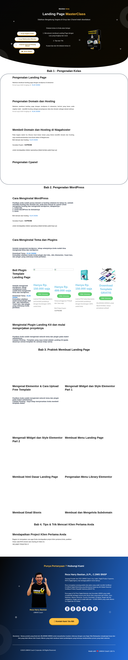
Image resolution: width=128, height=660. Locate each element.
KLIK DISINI (36, 85)
